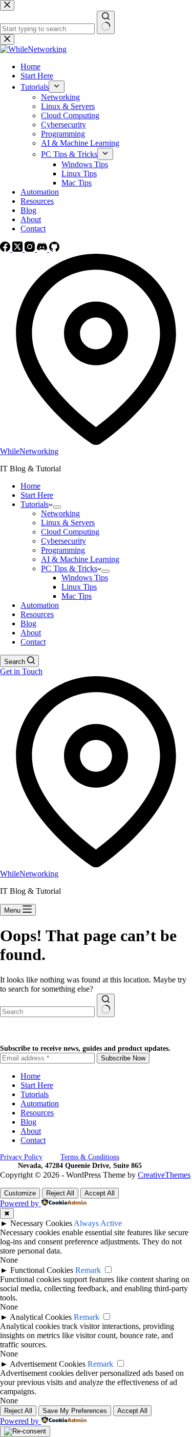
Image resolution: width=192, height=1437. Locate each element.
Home (30, 486)
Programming (63, 550)
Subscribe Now (123, 1058)
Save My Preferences (74, 1411)
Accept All (99, 1193)
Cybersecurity (63, 541)
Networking (60, 513)
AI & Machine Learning (80, 559)
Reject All (60, 1193)
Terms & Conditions (89, 1157)
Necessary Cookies (41, 1223)
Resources (37, 614)
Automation (39, 605)
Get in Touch (21, 671)
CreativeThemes (164, 1174)
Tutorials (34, 504)
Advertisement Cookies (48, 1364)
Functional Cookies (41, 1270)
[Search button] (106, 1005)
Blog (28, 623)
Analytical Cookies (41, 1317)
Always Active (98, 1223)
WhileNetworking (29, 451)
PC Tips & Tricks (69, 568)
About (30, 632)
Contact (33, 641)
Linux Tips (79, 586)
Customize (20, 1193)
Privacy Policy (21, 1157)
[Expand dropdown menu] (57, 507)
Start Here (36, 495)
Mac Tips (76, 596)
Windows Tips (84, 577)
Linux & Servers (68, 522)
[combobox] (47, 1011)
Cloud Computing (70, 531)
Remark (88, 1270)
